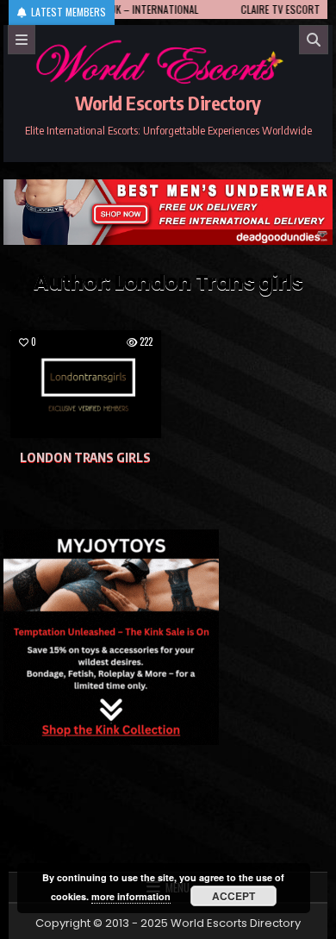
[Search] (313, 39)
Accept (233, 896)
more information (131, 896)
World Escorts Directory (168, 103)
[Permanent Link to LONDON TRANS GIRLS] (85, 384)
